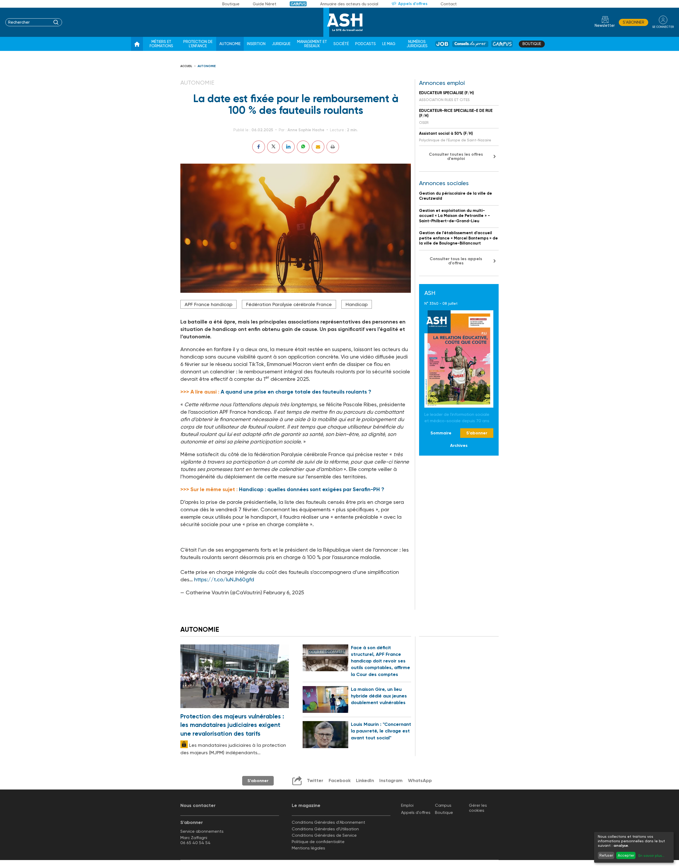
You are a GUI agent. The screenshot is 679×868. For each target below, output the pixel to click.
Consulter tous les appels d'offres (456, 260)
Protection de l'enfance (197, 44)
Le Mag (388, 44)
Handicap (357, 304)
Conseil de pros (470, 44)
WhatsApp (420, 780)
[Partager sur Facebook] (258, 147)
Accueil (186, 66)
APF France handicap (208, 304)
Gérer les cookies (478, 808)
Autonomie (230, 44)
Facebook (340, 780)
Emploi (407, 805)
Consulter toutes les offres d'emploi (456, 156)
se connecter (663, 27)
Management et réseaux (312, 44)
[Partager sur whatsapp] (303, 147)
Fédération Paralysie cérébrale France (289, 304)
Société (341, 44)
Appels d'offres (412, 3)
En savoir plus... (651, 855)
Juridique (281, 44)
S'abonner (633, 22)
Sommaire (440, 432)
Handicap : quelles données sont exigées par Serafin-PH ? (311, 489)
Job (442, 44)
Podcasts (365, 44)
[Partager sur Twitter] (273, 147)
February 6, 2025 (283, 592)
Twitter (315, 780)
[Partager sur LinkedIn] (288, 147)
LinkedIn (365, 780)
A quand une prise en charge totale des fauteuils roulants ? (296, 392)
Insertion (256, 44)
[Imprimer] (333, 147)
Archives (459, 445)
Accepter (626, 855)
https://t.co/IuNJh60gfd (224, 579)
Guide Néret (264, 4)
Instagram (391, 780)
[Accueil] (137, 44)
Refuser (606, 855)
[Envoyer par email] (318, 147)
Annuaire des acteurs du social (349, 4)
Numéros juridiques (417, 44)
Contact (449, 4)
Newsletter (605, 25)
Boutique (231, 4)
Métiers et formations (161, 44)
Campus (298, 4)
